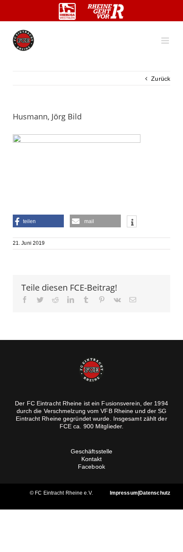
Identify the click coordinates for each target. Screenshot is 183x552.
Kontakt (91, 459)
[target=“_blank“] (67, 11)
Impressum (124, 493)
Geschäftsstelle (92, 451)
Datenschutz (154, 493)
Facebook (91, 466)
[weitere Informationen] (131, 222)
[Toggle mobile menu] (165, 40)
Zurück (160, 78)
